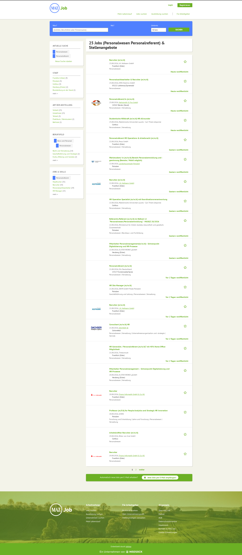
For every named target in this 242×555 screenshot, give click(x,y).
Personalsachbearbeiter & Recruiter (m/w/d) (128, 79)
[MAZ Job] (58, 8)
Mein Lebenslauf (125, 14)
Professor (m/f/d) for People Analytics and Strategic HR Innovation (138, 410)
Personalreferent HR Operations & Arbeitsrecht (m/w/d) (133, 138)
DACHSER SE (123, 328)
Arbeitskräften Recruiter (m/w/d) (123, 432)
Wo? (112, 25)
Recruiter (113, 391)
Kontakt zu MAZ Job (167, 528)
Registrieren (185, 5)
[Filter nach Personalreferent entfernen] (54, 178)
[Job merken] (186, 61)
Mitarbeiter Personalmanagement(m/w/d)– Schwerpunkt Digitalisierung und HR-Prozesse (134, 245)
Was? (55, 25)
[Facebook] (52, 521)
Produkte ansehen (130, 510)
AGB (160, 517)
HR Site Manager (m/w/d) (120, 285)
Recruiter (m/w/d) (117, 60)
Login (170, 5)
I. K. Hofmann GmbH (126, 183)
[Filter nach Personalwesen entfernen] (57, 146)
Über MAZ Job (164, 510)
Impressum (163, 525)
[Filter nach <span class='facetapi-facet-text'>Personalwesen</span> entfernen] (54, 52)
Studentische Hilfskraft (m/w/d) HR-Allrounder (129, 118)
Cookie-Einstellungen (168, 532)
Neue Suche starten (63, 61)
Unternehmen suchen (95, 517)
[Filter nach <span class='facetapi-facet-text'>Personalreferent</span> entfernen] (54, 56)
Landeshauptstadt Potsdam (129, 163)
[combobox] (80, 30)
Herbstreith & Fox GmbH (128, 102)
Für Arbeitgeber (183, 14)
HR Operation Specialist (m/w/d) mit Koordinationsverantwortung (138, 199)
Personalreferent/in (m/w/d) (121, 99)
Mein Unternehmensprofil (133, 514)
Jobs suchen (141, 14)
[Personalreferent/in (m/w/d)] (96, 102)
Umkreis (154, 25)
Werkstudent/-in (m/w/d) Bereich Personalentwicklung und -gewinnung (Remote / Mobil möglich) (135, 159)
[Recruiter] (96, 394)
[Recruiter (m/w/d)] (96, 183)
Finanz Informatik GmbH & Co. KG (132, 394)
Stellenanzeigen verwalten (133, 517)
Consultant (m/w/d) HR (119, 324)
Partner (162, 514)
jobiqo (128, 546)
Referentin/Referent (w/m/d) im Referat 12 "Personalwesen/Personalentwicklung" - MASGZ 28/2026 (134, 220)
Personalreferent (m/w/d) (120, 266)
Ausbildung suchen (159, 14)
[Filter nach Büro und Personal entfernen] (55, 141)
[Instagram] (55, 521)
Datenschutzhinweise (168, 521)
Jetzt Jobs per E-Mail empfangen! (161, 477)
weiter (142, 469)
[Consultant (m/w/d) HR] (96, 328)
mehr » (55, 93)
